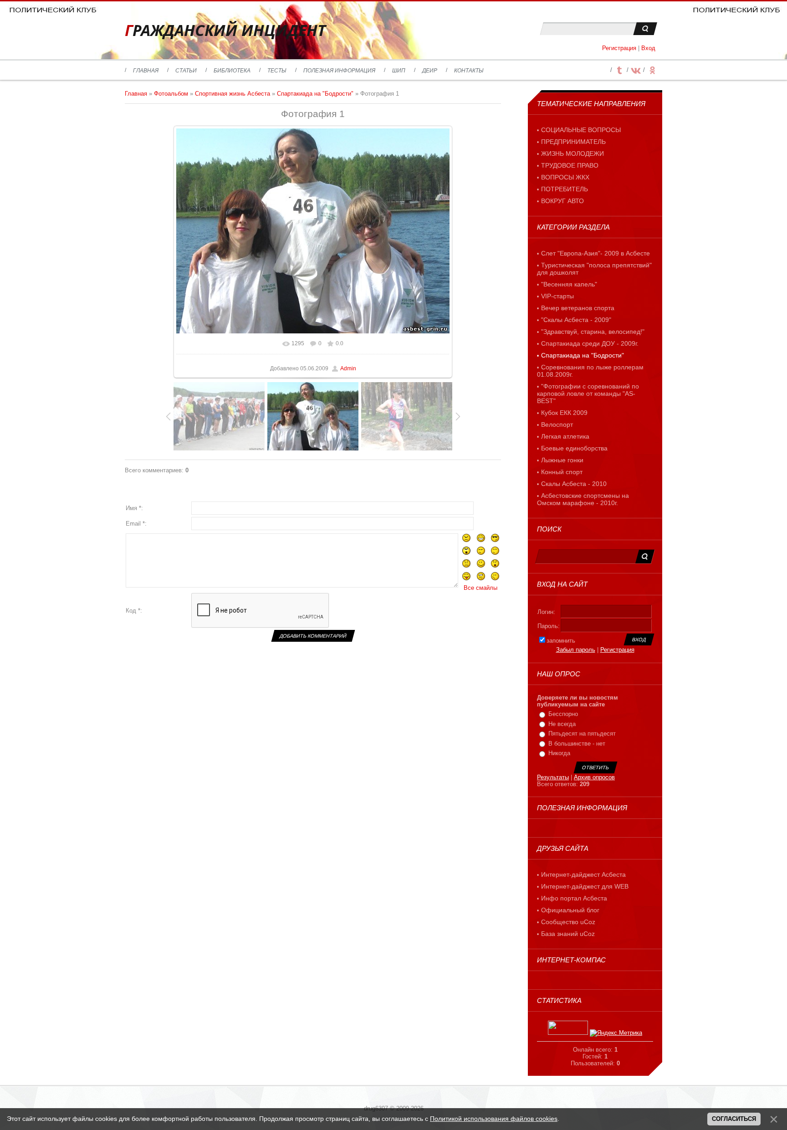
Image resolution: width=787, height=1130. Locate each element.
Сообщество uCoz (568, 921)
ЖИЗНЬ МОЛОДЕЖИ (572, 153)
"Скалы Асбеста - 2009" (576, 319)
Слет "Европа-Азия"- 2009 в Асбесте (595, 253)
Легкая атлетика (565, 436)
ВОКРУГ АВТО (562, 201)
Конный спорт (562, 472)
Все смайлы (480, 587)
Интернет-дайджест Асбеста (583, 874)
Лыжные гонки (562, 460)
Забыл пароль (575, 649)
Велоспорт (557, 424)
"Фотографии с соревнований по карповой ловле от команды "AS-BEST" (588, 393)
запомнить (561, 640)
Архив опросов (594, 777)
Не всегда (562, 724)
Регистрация (619, 48)
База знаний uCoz (568, 933)
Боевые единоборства (574, 448)
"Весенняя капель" (569, 284)
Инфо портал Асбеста (574, 898)
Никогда (559, 753)
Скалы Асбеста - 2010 (574, 483)
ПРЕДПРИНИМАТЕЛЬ (573, 141)
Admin (348, 368)
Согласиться (734, 1118)
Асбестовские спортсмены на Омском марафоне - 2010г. (583, 499)
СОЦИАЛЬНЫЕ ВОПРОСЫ (581, 129)
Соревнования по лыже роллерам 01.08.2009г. (590, 370)
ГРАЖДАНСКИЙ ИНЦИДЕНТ (225, 30)
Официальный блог (570, 910)
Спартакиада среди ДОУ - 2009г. (590, 343)
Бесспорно (563, 714)
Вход (648, 48)
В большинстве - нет (576, 743)
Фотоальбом (171, 93)
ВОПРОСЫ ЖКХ (565, 177)
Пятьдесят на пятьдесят (582, 733)
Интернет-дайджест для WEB (585, 886)
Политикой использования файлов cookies (493, 1118)
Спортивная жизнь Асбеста (232, 93)
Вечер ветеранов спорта (577, 308)
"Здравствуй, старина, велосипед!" (592, 331)
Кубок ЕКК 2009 (564, 412)
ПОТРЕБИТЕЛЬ (564, 189)
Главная (136, 93)
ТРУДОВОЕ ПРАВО (569, 165)
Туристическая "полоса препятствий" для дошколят (594, 268)
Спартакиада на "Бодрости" (315, 93)
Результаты (553, 777)
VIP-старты (557, 296)
